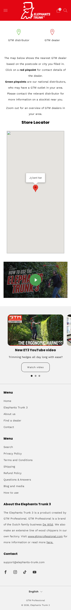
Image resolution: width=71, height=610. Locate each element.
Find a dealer (12, 420)
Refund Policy (12, 473)
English (33, 592)
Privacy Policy (13, 453)
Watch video (35, 367)
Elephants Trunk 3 (16, 407)
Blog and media (14, 486)
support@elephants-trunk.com (24, 562)
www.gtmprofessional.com (45, 536)
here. (50, 542)
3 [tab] (39, 376)
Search (8, 447)
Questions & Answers (17, 479)
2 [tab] (35, 376)
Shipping (9, 466)
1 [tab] (32, 376)
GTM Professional (35, 600)
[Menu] (5, 10)
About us (9, 413)
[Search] (65, 10)
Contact (9, 427)
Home (7, 400)
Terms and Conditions (18, 460)
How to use (11, 492)
